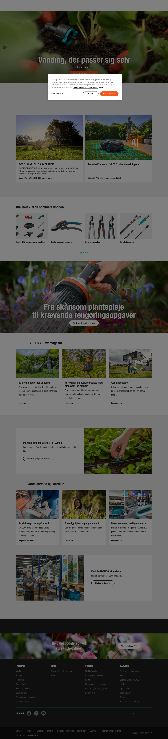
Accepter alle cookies (109, 94)
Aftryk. (101, 87)
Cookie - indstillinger (57, 93)
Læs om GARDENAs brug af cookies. (85, 87)
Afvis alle (90, 94)
